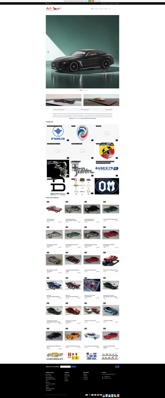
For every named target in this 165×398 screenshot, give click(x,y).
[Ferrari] (73, 356)
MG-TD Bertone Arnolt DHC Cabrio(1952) (108, 245)
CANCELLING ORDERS (50, 388)
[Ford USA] (91, 356)
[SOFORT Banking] (98, 394)
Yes (89, 1)
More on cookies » (98, 1)
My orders (85, 375)
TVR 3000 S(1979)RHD (108, 320)
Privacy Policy (48, 375)
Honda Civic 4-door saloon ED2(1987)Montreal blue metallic (110, 296)
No (92, 1)
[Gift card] (118, 394)
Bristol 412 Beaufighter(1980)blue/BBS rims (53, 296)
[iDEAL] (86, 394)
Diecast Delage (93, 118)
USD (51, 3)
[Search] (110, 9)
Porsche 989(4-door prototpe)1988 (91, 346)
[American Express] (109, 394)
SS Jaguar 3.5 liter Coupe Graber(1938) (52, 245)
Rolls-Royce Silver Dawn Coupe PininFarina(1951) (90, 245)
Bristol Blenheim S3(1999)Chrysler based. (54, 347)
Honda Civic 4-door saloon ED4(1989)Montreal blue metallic (53, 321)
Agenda (47, 387)
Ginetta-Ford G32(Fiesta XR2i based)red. (109, 347)
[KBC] (112, 394)
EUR (46, 3)
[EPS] (103, 396)
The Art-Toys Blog (99, 8)
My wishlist (85, 379)
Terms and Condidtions (50, 383)
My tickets (85, 377)
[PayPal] (115, 396)
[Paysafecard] (109, 396)
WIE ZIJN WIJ (48, 374)
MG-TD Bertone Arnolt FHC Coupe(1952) (52, 271)
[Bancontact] (95, 394)
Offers (66, 377)
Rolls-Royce (71, 118)
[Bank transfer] (112, 396)
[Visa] (92, 394)
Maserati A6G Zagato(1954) (90, 270)
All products (67, 374)
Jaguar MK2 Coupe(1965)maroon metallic (72, 271)
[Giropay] (115, 394)
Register (85, 374)
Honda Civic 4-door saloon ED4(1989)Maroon (89, 296)
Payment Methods (49, 377)
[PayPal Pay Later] (118, 396)
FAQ (46, 380)
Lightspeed (65, 394)
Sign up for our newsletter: (52, 366)
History (47, 385)
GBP (49, 3)
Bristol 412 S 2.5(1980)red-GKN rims (110, 270)
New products (67, 375)
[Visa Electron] (100, 394)
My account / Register (115, 3)
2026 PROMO (48, 390)
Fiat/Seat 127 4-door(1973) (90, 320)
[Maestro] (103, 394)
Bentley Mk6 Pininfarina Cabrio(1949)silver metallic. (71, 220)
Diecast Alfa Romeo (85, 118)
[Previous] (48, 52)
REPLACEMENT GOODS (50, 379)
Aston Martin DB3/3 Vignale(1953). (110, 219)
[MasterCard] (89, 394)
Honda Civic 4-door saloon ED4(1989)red (71, 321)
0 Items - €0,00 (105, 3)
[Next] (117, 52)
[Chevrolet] (55, 356)
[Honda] (110, 356)
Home (92, 8)
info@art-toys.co (107, 378)
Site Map (47, 382)
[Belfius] (106, 394)
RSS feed (67, 380)
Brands (106, 8)
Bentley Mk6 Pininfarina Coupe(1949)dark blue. (89, 220)
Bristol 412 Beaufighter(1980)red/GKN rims (72, 296)
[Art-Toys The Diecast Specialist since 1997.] (59, 9)
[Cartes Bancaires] (106, 396)
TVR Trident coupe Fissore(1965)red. (50, 220)
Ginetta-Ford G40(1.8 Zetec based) (73, 346)
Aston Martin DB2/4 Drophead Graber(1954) (72, 245)
